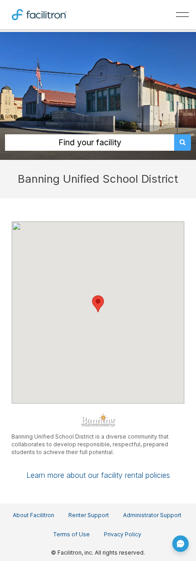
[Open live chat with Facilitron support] (180, 543)
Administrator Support (152, 515)
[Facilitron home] (39, 13)
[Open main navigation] (182, 14)
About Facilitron (33, 515)
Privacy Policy (122, 534)
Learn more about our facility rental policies (98, 475)
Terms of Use (71, 534)
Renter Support (88, 515)
